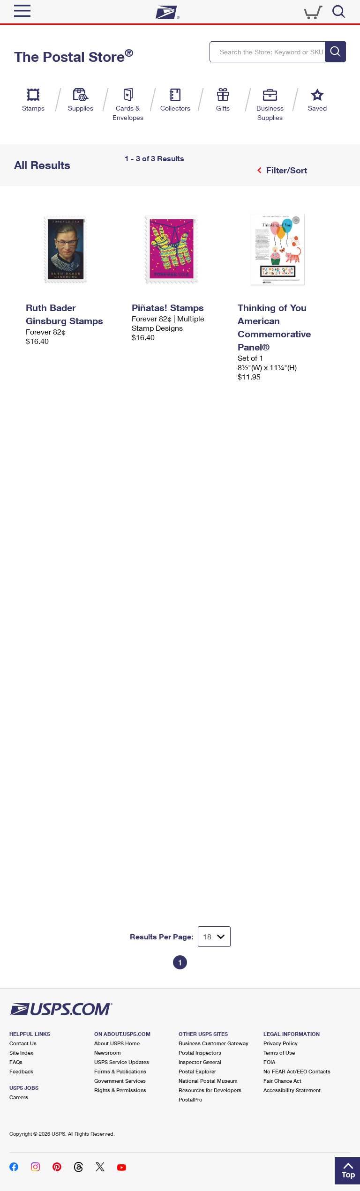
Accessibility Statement (292, 1090)
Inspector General (200, 1062)
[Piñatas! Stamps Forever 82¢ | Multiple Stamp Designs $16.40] (180, 249)
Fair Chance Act (282, 1081)
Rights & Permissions (120, 1090)
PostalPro (190, 1099)
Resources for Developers (210, 1090)
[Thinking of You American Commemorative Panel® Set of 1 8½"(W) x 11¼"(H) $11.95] (286, 249)
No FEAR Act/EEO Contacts (296, 1071)
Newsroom (107, 1053)
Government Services (120, 1081)
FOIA (269, 1062)
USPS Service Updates (121, 1062)
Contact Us (23, 1043)
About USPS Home (117, 1043)
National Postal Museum (208, 1081)
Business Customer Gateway (213, 1043)
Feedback (21, 1071)
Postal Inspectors (200, 1053)
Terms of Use (279, 1053)
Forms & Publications (120, 1071)
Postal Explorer (197, 1071)
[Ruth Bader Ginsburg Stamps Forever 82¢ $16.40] (74, 249)
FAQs (15, 1062)
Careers (18, 1097)
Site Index (21, 1053)
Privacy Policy (280, 1043)
